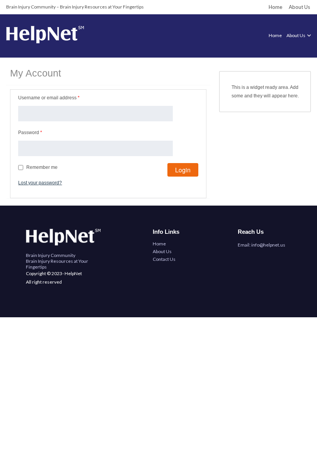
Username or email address (49, 97)
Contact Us (164, 259)
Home (275, 7)
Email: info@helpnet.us (261, 245)
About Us (299, 7)
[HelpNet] (45, 41)
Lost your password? (40, 182)
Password (30, 132)
